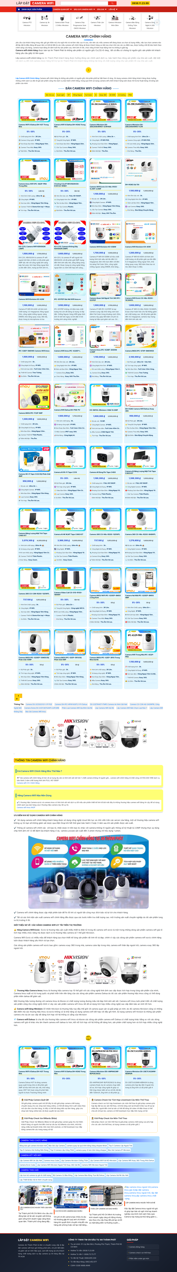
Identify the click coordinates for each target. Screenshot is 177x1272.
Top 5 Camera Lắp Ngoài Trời (120, 1146)
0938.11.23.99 (140, 3)
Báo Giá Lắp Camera (57, 1146)
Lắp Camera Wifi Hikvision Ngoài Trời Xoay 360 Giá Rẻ (58, 1165)
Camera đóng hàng (136, 1247)
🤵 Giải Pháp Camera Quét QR (35, 1100)
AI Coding (121, 95)
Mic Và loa (50, 95)
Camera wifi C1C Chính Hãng (28, 783)
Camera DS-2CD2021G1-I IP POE (39, 704)
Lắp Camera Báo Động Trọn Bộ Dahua (89, 1175)
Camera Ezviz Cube (27, 1165)
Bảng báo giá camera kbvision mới (33, 1146)
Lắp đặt (34, 3)
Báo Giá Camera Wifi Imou (36, 712)
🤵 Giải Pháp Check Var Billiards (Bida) (39, 1118)
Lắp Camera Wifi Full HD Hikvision (103, 1160)
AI (95, 95)
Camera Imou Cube (51, 1160)
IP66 (130, 95)
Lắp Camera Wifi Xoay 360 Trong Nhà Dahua (136, 1160)
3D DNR (112, 95)
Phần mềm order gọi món (139, 1258)
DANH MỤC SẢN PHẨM (32, 9)
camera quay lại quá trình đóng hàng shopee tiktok (87, 1146)
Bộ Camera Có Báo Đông (62, 1175)
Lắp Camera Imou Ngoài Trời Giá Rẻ (140, 1203)
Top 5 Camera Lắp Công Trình (62, 1150)
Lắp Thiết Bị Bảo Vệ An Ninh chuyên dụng (36, 1180)
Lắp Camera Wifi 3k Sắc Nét (31, 1160)
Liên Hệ (112, 9)
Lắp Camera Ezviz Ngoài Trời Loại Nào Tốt (36, 1208)
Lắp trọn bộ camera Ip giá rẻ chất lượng (35, 1175)
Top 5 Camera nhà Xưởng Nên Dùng (34, 1150)
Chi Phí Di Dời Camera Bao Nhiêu (68, 1211)
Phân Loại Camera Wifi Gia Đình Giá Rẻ (77, 708)
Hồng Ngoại (77, 95)
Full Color (88, 95)
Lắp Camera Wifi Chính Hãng (27, 78)
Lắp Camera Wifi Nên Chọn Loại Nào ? (132, 708)
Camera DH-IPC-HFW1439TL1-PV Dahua (71, 704)
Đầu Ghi (100, 9)
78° (68, 95)
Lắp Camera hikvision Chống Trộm (74, 1160)
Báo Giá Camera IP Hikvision (119, 1150)
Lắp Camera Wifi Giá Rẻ (104, 708)
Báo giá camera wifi (83, 9)
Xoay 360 (102, 95)
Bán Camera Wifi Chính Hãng (88, 88)
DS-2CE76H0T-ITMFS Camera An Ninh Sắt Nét (108, 704)
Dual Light (60, 95)
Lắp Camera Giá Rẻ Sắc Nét (117, 1175)
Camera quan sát (61, 9)
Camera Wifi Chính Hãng (88, 36)
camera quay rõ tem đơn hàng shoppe (91, 1150)
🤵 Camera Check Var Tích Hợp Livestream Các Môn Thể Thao (120, 1100)
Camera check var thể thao (140, 1253)
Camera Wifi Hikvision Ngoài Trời (94, 1165)
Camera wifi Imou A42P (26, 807)
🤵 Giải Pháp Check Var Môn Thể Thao (109, 1118)
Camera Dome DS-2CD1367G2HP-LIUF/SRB (41, 708)
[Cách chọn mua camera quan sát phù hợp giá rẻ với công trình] (157, 22)
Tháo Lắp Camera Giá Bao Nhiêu (104, 1209)
